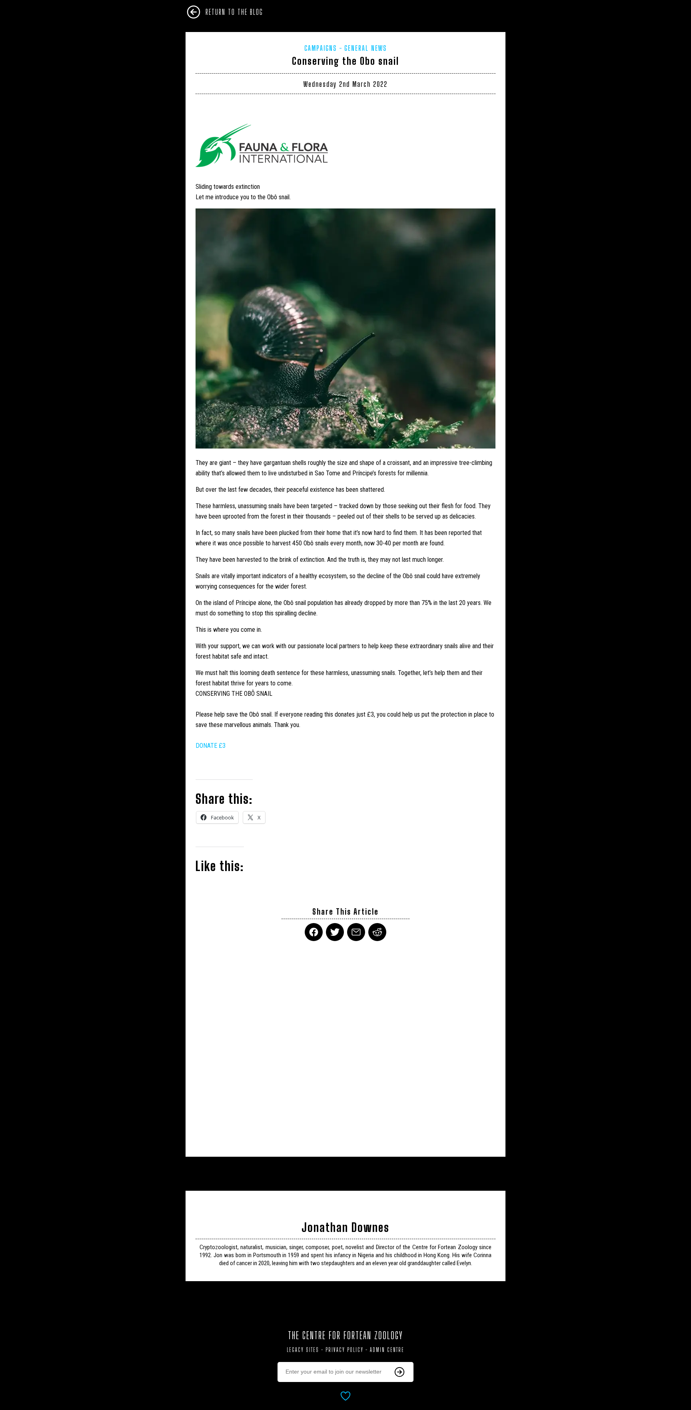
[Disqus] (345, 1044)
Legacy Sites (303, 1349)
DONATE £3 (211, 745)
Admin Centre (387, 1349)
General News (365, 48)
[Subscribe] (399, 1372)
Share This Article (345, 911)
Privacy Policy (344, 1349)
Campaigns (320, 48)
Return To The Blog (234, 12)
